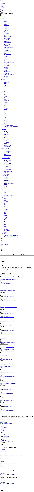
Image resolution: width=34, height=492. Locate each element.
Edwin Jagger (5, 90)
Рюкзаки (5, 83)
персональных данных (12, 459)
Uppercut (5, 98)
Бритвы (5, 135)
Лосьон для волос (6, 55)
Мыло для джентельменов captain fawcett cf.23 (6, 283)
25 (16, 279)
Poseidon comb (6, 102)
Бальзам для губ (6, 67)
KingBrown (5, 109)
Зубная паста (5, 70)
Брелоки (5, 85)
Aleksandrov (5, 103)
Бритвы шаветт (6, 26)
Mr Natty (5, 113)
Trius (4, 97)
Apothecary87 (5, 106)
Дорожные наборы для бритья (8, 36)
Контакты (3, 432)
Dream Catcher (6, 216)
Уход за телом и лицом (5, 175)
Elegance (5, 107)
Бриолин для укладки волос (8, 161)
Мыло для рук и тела (7, 181)
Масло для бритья (6, 33)
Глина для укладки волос (7, 54)
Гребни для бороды (6, 43)
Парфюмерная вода (6, 76)
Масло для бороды (6, 40)
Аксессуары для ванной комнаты (8, 86)
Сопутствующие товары (7, 38)
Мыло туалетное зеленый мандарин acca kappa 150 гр (8, 342)
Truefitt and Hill (6, 104)
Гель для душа (6, 69)
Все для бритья (4, 129)
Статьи (3, 5)
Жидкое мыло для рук (7, 71)
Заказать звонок (3, 14)
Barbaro (5, 213)
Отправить (7, 274)
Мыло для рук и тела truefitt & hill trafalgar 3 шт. (7, 410)
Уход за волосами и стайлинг (6, 158)
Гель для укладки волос (7, 53)
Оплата (3, 4)
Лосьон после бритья (7, 23)
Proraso (5, 94)
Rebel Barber (5, 101)
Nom (4, 114)
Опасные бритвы (6, 27)
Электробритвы (6, 28)
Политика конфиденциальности (6, 448)
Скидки (3, 6)
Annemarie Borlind (6, 100)
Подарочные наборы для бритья (8, 125)
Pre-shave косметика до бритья (8, 37)
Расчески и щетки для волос (8, 50)
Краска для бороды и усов (7, 42)
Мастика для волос (6, 57)
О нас (3, 426)
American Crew (6, 108)
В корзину (12, 296)
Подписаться (3, 421)
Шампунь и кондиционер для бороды (9, 47)
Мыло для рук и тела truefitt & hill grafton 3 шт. (6, 393)
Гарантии (3, 429)
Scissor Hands (5, 123)
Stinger (5, 116)
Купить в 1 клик (8, 296)
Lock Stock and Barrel (7, 95)
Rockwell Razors (6, 201)
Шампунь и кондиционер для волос (9, 62)
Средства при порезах (7, 143)
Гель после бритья (6, 25)
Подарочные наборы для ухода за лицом (9, 127)
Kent (4, 110)
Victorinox (5, 117)
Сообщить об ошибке (6, 451)
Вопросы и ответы (4, 2)
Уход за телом (6, 178)
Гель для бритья (6, 24)
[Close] (0, 478)
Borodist (5, 198)
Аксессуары (3, 79)
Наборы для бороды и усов (7, 155)
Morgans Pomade (6, 207)
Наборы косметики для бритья (8, 35)
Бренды (3, 87)
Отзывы (3, 7)
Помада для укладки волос (7, 58)
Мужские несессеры (6, 84)
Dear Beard (5, 115)
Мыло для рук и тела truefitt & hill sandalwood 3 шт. (7, 376)
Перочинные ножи (6, 82)
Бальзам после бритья (7, 146)
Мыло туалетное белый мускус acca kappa (6, 359)
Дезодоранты (5, 184)
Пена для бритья (6, 21)
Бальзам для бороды (6, 152)
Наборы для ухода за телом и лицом (9, 74)
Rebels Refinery (6, 120)
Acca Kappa (5, 210)
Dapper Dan (5, 219)
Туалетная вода (6, 187)
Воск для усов (6, 45)
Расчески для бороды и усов (8, 46)
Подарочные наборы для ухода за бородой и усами (11, 126)
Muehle (5, 91)
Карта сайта (3, 449)
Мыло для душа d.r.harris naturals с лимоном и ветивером (8, 300)
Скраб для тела (6, 72)
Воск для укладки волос (7, 52)
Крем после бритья (6, 132)
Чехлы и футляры (6, 32)
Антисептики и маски (7, 73)
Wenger (5, 227)
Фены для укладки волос (7, 64)
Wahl (4, 111)
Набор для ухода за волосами (8, 51)
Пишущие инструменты (7, 190)
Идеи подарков (4, 233)
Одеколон (5, 75)
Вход (1, 9)
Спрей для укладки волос (7, 60)
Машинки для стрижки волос (8, 172)
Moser (4, 112)
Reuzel (4, 105)
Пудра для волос (6, 59)
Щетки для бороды (6, 41)
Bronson (5, 204)
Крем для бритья (6, 22)
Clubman (5, 99)
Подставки (5, 31)
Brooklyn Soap (6, 119)
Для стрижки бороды (7, 44)
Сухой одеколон (6, 77)
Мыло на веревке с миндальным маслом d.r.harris (7, 291)
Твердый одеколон (6, 78)
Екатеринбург (2, 466)
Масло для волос (6, 56)
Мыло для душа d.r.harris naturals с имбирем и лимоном (8, 308)
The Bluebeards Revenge (7, 230)
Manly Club (5, 122)
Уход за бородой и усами (5, 39)
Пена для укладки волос (7, 61)
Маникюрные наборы (7, 81)
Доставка (3, 3)
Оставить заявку (3, 473)
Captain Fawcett (6, 93)
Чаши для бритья (6, 30)
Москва (2, 0)
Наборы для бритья (6, 29)
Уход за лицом (6, 68)
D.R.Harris (5, 96)
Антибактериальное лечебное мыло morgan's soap (7, 317)
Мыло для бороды (6, 48)
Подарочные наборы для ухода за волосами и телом (11, 236)
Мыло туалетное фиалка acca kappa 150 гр (6, 325)
